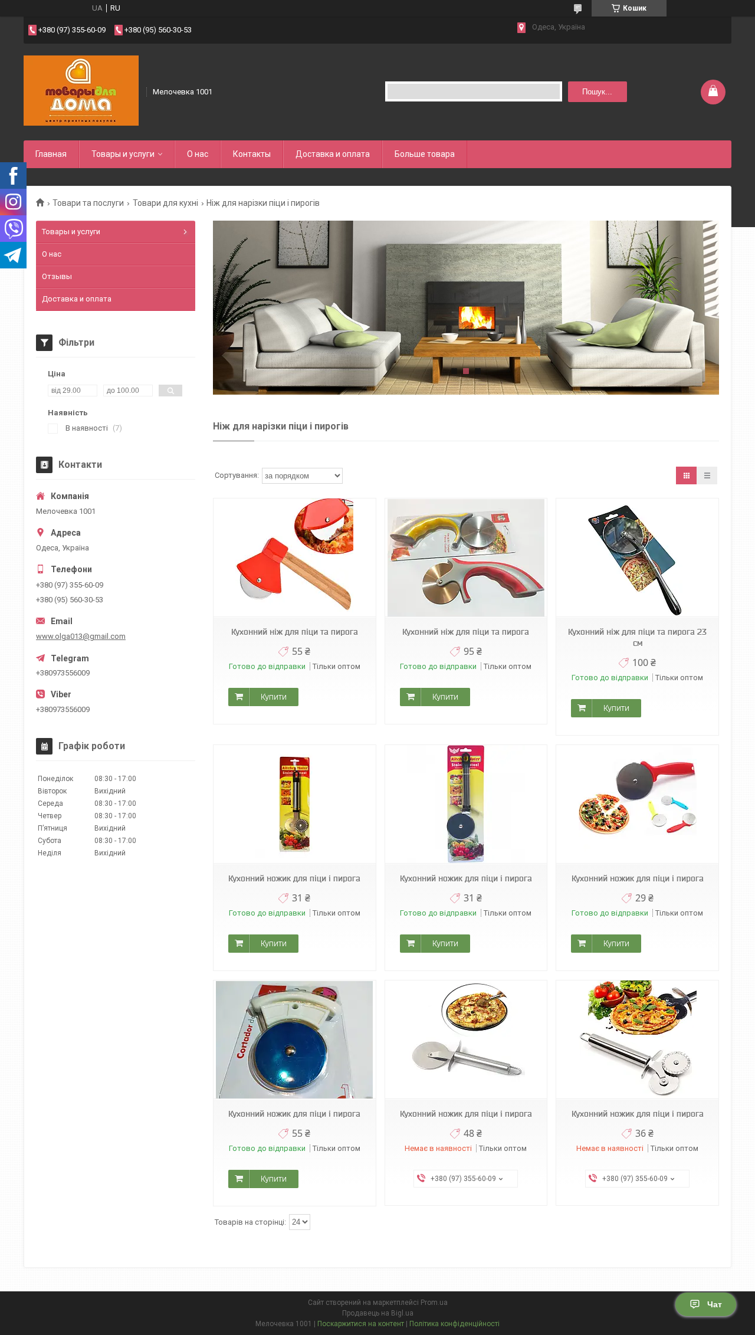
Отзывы (57, 276)
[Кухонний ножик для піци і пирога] (294, 804)
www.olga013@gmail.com (81, 636)
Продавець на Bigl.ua (377, 1313)
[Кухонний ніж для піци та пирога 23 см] (637, 557)
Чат (714, 1304)
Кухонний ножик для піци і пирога (294, 878)
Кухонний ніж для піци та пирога (294, 632)
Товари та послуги (88, 203)
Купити (274, 696)
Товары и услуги (123, 154)
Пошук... (597, 91)
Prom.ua (434, 1302)
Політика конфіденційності (454, 1324)
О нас (197, 154)
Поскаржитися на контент (360, 1324)
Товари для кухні (165, 203)
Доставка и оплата (333, 154)
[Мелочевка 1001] (81, 90)
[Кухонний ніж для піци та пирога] (294, 557)
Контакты (252, 154)
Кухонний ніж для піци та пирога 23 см (637, 637)
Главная (51, 154)
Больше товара (425, 154)
